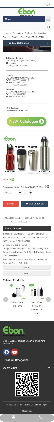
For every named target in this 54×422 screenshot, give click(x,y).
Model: (8, 218)
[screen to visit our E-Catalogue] (27, 384)
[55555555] (27, 12)
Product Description (14, 228)
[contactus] (27, 49)
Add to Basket (36, 203)
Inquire (10, 203)
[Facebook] (6, 352)
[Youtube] (14, 352)
